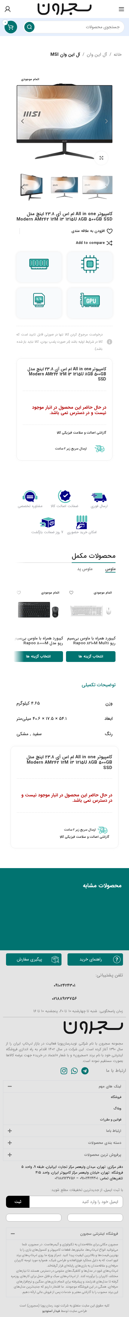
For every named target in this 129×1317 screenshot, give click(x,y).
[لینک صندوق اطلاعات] (64, 449)
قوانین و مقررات (110, 1119)
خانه (118, 54)
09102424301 (88, 1178)
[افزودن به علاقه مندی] (71, 593)
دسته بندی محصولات (104, 1143)
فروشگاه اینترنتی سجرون (99, 1234)
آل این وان (97, 54)
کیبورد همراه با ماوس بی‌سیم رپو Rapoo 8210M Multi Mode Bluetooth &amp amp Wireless (91, 645)
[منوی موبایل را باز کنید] (122, 9)
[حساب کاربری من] (8, 9)
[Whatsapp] (74, 1071)
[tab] (99, 685)
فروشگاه (116, 1097)
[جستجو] (29, 27)
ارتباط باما (113, 1131)
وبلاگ (117, 1108)
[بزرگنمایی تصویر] (101, 158)
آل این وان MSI (65, 54)
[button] (106, 121)
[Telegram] (84, 1071)
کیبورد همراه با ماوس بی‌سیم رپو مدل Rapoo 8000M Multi (39, 643)
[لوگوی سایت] (65, 8)
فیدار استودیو (51, 1311)
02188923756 (65, 1178)
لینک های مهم (110, 1086)
